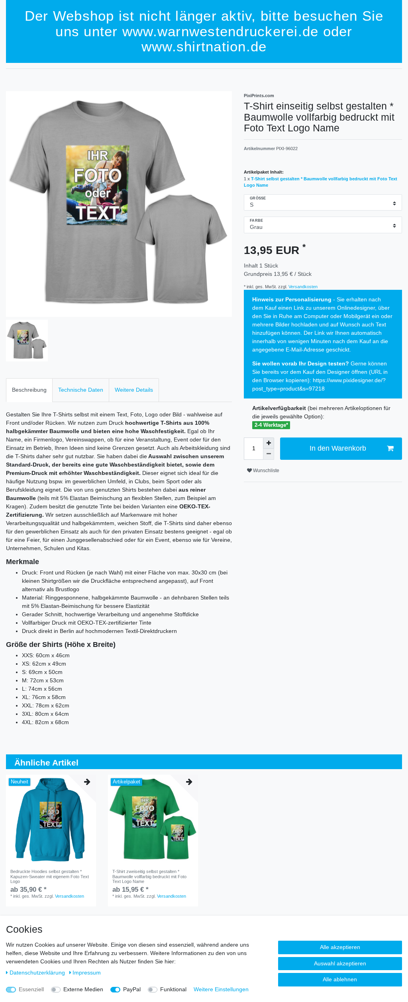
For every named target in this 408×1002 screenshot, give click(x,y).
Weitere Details (134, 390)
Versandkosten (302, 286)
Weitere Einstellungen (221, 989)
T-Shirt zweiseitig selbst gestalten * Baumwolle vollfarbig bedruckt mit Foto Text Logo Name (149, 876)
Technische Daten (80, 390)
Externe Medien (83, 989)
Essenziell (31, 989)
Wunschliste (265, 470)
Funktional (173, 989)
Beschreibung (29, 390)
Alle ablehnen (340, 979)
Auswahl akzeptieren (340, 963)
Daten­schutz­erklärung (38, 972)
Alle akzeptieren (340, 947)
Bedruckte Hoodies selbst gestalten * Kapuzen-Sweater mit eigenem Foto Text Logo (49, 876)
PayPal (132, 989)
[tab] (29, 390)
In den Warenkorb (338, 448)
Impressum (87, 972)
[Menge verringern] (268, 454)
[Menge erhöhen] (268, 443)
